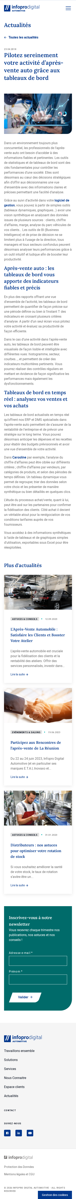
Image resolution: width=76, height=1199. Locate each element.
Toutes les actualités (23, 37)
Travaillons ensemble (19, 1050)
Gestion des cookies (55, 1195)
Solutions (11, 1059)
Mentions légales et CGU (19, 1174)
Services (10, 1069)
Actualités (11, 1096)
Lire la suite (18, 674)
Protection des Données (19, 1167)
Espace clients (14, 1087)
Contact (10, 1110)
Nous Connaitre (15, 1078)
